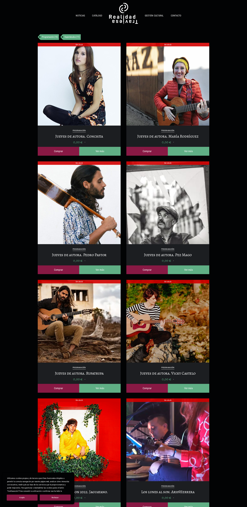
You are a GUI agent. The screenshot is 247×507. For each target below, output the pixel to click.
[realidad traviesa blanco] (123, 4)
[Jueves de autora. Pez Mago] (167, 163)
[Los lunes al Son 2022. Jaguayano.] (79, 400)
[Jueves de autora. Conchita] (79, 44)
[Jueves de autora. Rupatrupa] (79, 281)
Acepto (22, 497)
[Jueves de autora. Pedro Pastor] (79, 163)
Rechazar (55, 497)
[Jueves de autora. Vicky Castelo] (167, 281)
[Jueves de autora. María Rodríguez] (167, 44)
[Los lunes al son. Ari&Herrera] (167, 400)
